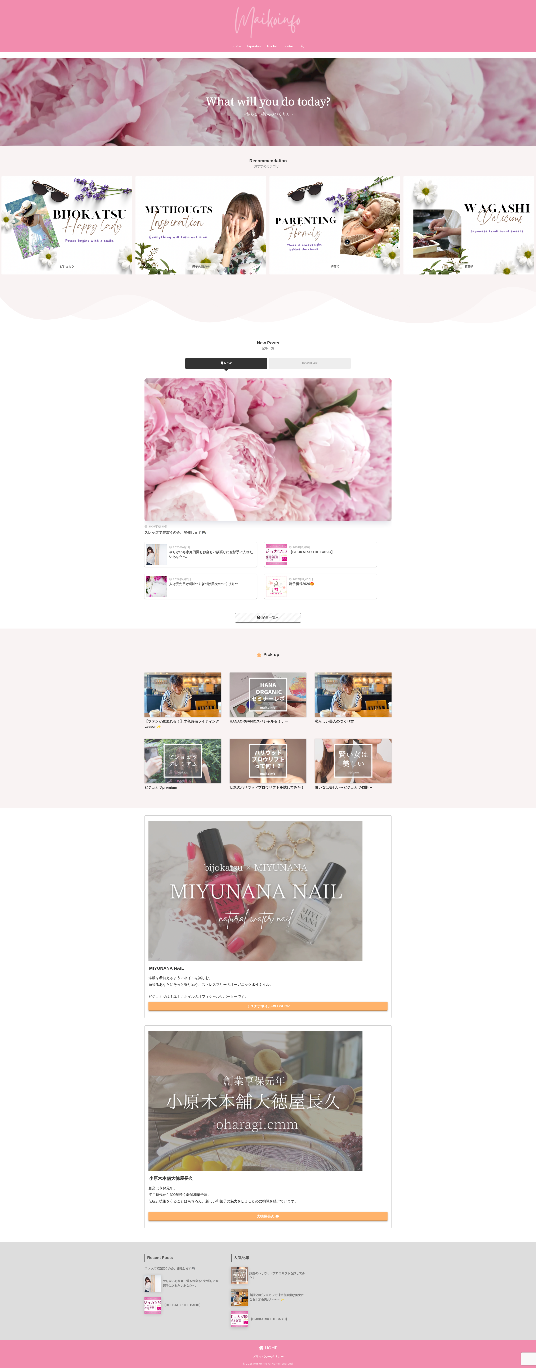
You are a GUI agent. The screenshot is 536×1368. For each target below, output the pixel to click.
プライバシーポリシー (268, 1356)
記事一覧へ (270, 618)
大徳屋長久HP (268, 1216)
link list (272, 46)
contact (289, 46)
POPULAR (310, 363)
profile (236, 46)
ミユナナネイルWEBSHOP (268, 1006)
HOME (270, 1347)
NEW (228, 363)
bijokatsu (254, 46)
